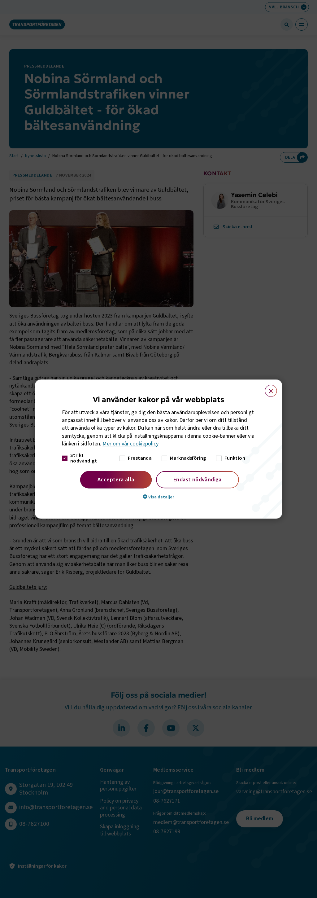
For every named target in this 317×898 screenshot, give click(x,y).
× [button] (267, 387)
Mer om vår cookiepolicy (130, 444)
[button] (158, 497)
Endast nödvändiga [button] (197, 480)
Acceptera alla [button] (116, 480)
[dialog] (158, 449)
